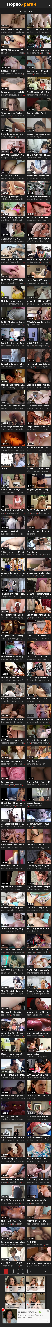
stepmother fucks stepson (12, 1056)
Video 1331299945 (9, 866)
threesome (9, 199)
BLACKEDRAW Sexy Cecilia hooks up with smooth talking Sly (39, 1075)
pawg (22, 1098)
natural (10, 576)
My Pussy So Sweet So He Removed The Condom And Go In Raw (13, 1221)
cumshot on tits (8, 1036)
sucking (41, 638)
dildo (12, 785)
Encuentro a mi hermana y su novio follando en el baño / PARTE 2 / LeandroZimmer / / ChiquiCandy (39, 468)
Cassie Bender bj (34, 803)
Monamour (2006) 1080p (38, 824)
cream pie (39, 346)
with (3, 806)
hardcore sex (42, 241)
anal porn (5, 157)
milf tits (4, 367)
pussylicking (6, 1265)
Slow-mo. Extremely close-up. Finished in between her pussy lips (39, 1033)
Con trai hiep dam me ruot (13, 406)
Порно (14, 4)
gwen (38, 764)
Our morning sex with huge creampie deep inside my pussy (13, 949)
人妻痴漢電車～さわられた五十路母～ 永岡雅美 (13, 238)
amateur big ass (23, 806)
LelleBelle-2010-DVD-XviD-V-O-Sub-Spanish (39, 1096)
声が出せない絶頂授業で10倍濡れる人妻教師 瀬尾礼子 (13, 698)
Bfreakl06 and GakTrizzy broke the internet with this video (13, 803)
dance (17, 868)
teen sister (45, 910)
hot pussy (15, 889)
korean (36, 304)
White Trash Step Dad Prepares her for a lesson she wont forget (39, 196)
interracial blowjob (9, 387)
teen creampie (42, 450)
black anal (10, 555)
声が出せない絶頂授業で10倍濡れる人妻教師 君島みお (13, 1263)
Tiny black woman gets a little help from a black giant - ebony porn (39, 50)
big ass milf (25, 116)
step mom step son (35, 722)
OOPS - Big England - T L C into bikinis (39, 510)
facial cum (5, 1015)
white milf (44, 1140)
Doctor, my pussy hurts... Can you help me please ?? (39, 907)
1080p (29, 826)
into (28, 513)
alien (29, 1015)
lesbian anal (24, 199)
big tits (23, 617)
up (13, 847)
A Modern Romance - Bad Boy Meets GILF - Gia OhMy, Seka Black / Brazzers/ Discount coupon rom (39, 991)
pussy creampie (8, 492)
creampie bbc (21, 555)
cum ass (22, 847)
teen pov (30, 408)
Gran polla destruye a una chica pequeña (39, 385)
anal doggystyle (42, 847)
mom (34, 1161)
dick (8, 701)
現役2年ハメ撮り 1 (9, 71)
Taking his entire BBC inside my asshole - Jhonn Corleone (13, 552)
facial (3, 576)
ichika (10, 408)
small (11, 596)
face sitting (46, 680)
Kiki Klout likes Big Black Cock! (13, 1096)
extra (29, 429)
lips (45, 1036)
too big (17, 617)
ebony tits (31, 367)
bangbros (35, 1224)
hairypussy (45, 785)
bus (21, 534)
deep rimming (20, 576)
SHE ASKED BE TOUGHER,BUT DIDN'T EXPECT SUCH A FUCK (39, 218)
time (7, 283)
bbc (49, 576)
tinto (35, 826)
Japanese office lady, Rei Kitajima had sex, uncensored (39, 238)
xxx (16, 199)
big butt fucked (14, 1182)
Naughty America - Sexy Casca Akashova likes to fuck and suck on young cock (39, 1200)
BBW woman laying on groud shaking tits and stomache (13, 657)
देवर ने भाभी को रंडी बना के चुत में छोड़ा (39, 1137)
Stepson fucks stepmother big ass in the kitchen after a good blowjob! (13, 1054)
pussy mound (17, 325)
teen (18, 492)
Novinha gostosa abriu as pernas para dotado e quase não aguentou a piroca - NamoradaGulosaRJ (39, 928)
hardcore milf (33, 95)
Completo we (33, 761)
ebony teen (6, 847)
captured (17, 680)
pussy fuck (40, 952)
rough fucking (35, 596)
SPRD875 (5, 468)
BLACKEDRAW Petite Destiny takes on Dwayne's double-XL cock (39, 636)
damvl (16, 408)
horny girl (31, 178)
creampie (25, 492)
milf (41, 95)
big (17, 136)
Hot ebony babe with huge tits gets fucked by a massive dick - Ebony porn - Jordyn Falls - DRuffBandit (39, 364)
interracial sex (21, 429)
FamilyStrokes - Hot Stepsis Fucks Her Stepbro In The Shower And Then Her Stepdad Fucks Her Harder (13, 343)
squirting (30, 346)
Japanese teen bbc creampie (13, 824)
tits (20, 1077)
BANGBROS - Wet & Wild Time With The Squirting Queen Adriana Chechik (39, 1221)
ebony (19, 1224)
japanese (31, 325)
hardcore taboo (37, 199)
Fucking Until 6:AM (9, 1116)
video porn (31, 1245)
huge (41, 32)
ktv (15, 973)
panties (30, 74)
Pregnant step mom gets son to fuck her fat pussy (39, 719)
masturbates (6, 680)
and (2, 220)
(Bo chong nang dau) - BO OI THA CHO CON (39, 531)
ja (2, 471)
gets (46, 722)
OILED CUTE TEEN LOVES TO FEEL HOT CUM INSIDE (39, 657)
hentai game (14, 450)
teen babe (35, 910)
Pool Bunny (32, 552)
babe (3, 74)
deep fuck (20, 1015)
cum (3, 555)
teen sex (35, 1056)
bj (47, 178)
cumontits (38, 889)
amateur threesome (41, 471)
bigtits (23, 659)
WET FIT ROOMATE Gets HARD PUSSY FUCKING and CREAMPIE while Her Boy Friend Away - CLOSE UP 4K (39, 447)
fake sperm (37, 1015)
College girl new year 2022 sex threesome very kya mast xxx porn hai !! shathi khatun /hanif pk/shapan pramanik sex (13, 196)
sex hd (4, 408)
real (33, 387)
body (47, 346)
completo (31, 764)
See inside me (7, 782)
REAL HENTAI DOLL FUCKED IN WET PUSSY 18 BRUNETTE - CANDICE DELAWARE (39, 698)
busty (29, 868)
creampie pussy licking (24, 910)
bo (28, 534)
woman (4, 659)
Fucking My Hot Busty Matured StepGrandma (39, 866)
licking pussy (17, 638)
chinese (10, 973)
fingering (31, 680)
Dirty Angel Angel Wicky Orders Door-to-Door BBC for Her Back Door (13, 155)
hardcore (31, 136)
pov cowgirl (14, 1119)
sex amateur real (8, 53)
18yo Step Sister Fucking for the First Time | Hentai (13, 991)
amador (44, 931)
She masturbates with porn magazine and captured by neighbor (13, 677)
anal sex (10, 429)
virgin (32, 617)
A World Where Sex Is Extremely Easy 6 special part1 (39, 322)
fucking (4, 1224)
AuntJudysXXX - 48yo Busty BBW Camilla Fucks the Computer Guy (13, 1033)
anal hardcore (33, 973)
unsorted (31, 116)
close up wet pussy (35, 1036)
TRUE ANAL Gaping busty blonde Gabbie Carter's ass (13, 928)
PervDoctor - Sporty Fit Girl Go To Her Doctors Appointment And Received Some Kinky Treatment (13, 907)
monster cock (7, 617)
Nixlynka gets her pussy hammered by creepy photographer (39, 489)
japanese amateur (14, 74)
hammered (32, 492)
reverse (22, 1119)
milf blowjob (25, 513)
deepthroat (15, 722)
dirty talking (10, 1245)
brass (40, 826)
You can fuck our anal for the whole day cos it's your (39, 949)
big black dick (18, 220)
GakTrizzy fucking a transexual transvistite (13, 740)
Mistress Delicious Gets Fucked (39, 1116)
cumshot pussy (33, 701)
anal (3, 262)
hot (28, 1224)
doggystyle (40, 136)
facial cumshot (12, 513)
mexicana (40, 617)
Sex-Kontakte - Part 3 (36, 113)
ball (41, 1203)
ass (6, 450)
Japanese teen (33, 1054)
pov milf (12, 367)
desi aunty (20, 1245)
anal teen (5, 785)
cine (45, 826)
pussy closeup (21, 952)
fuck (3, 534)
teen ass (7, 1203)
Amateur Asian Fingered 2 (38, 782)
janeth (48, 617)
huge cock (9, 952)
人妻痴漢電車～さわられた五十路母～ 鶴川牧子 (39, 343)
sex (28, 199)
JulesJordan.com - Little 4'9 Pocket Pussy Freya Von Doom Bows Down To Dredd (13, 573)
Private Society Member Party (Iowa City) (39, 740)
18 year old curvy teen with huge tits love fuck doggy (39, 29)
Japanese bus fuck (9, 531)
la (2, 304)
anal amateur (7, 32)
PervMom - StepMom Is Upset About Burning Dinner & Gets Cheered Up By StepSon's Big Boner (39, 259)
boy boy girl (19, 596)
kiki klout (15, 1098)
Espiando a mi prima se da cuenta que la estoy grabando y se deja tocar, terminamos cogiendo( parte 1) (13, 887)
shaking (12, 659)
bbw (45, 576)
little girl (4, 596)
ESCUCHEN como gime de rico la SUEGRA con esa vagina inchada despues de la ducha (13, 1200)
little (38, 53)
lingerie (34, 513)
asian (3, 701)
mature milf (37, 555)
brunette (45, 701)
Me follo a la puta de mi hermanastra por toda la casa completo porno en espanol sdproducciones (13, 301)
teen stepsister (23, 262)
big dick (20, 241)
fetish (46, 994)
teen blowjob (19, 32)
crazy (3, 136)
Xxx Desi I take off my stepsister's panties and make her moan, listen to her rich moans (39, 71)
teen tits (18, 785)
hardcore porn (33, 1140)
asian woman (7, 241)
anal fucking (11, 262)
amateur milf (37, 743)
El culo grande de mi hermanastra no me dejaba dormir (13, 259)
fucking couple (17, 764)
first (3, 283)
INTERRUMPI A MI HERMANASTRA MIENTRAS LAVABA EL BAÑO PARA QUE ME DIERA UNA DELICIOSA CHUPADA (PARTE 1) (39, 155)
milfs (45, 555)
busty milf (13, 1077)
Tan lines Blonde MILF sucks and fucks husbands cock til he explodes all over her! (13, 510)
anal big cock (45, 973)
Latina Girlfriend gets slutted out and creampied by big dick (13, 218)
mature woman (18, 701)
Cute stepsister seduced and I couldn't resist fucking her (13, 761)
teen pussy (6, 346)
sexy (8, 534)
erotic (29, 304)
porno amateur (10, 304)
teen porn (11, 136)
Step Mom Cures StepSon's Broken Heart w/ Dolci (39, 92)
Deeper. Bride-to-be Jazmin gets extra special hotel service (39, 427)
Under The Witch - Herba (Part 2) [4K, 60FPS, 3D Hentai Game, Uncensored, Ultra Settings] (13, 447)
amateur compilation (41, 1182)
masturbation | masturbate (38, 283)
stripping (42, 513)
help (29, 910)
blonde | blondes (42, 408)
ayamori (23, 408)
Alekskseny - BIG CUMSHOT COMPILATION (39, 1179)
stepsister (5, 764)
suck (29, 1161)
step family (41, 868)
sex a (22, 136)
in (27, 596)
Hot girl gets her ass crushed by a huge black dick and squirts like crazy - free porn (13, 134)
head (39, 1161)
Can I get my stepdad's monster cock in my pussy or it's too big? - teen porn (13, 615)
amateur (47, 95)
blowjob (15, 116)
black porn (31, 53)
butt (19, 157)
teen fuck (34, 32)
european (38, 74)
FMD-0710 (31, 1242)
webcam (10, 868)
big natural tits (23, 367)
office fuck (31, 241)
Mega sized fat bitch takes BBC (39, 573)
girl (2, 199)
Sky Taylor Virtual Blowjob (38, 887)
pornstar (5, 1077)
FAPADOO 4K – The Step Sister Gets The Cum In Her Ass (13, 29)
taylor (46, 889)
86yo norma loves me (36, 1158)
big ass (8, 220)
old (28, 32)
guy (28, 1265)
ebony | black (15, 1161)
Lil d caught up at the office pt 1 (13, 1075)
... (39, 1271)
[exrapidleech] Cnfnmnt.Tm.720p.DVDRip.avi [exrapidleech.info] (39, 301)
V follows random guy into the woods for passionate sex (39, 1263)
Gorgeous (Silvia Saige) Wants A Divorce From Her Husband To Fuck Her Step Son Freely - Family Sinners (13, 636)
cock (3, 513)
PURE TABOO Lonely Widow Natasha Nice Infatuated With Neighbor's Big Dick (13, 719)
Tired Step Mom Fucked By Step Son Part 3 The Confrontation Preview (13, 113)
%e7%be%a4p (24, 973)
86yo (44, 1161)
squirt (42, 1224)
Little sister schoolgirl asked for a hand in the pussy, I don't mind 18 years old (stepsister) (13, 489)
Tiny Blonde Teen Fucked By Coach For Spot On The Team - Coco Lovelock (39, 406)
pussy (8, 889)
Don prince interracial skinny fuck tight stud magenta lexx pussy (13, 92)
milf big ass (6, 116)
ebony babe (46, 53)
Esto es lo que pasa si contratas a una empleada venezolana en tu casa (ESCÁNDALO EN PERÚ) (39, 134)
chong (32, 534)
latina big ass (43, 492)
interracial (31, 576)
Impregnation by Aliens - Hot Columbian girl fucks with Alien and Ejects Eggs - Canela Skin (39, 1012)
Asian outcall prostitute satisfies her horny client (39, 176)
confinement (45, 304)
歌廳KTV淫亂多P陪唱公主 (12, 970)
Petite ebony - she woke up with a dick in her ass (13, 845)
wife (13, 1015)
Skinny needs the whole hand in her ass (39, 594)
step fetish (6, 325)
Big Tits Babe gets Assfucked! (39, 970)
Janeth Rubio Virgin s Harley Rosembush (39, 615)
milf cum (19, 1036)
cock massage (16, 283)
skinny (4, 95)
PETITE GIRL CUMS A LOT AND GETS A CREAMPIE (13, 50)
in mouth (31, 847)
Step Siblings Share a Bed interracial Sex (13, 385)
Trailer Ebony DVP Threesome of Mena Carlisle (13, 1158)
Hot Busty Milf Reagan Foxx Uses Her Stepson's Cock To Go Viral (13, 1137)
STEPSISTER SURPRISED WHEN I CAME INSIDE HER (13, 176)
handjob (21, 387)
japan (38, 325)
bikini (29, 555)
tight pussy (12, 95)
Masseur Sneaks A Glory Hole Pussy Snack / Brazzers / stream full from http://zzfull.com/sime (13, 1012)
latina (29, 471)
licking (34, 638)
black (20, 95)
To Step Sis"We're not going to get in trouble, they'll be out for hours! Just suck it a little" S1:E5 (13, 594)
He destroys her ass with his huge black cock (13, 427)
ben (43, 764)
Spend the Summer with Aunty (13, 364)
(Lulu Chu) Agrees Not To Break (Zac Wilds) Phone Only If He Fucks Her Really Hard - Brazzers (39, 677)
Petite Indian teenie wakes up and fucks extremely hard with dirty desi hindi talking (13, 1242)
